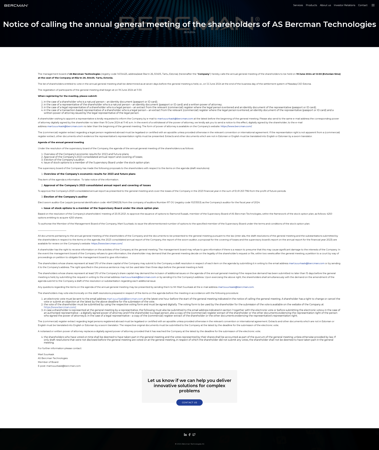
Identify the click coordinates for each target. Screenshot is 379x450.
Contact (363, 5)
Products (311, 5)
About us (325, 5)
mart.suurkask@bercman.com (175, 118)
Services (298, 5)
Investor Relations (344, 5)
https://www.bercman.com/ (236, 126)
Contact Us (189, 402)
